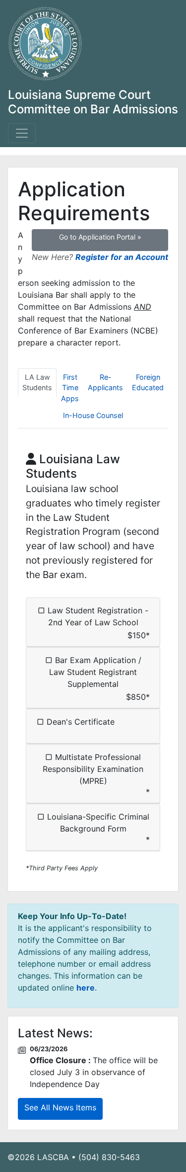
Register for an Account (121, 257)
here (85, 988)
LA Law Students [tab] (37, 382)
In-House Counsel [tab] (93, 415)
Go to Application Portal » (100, 237)
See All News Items (60, 1107)
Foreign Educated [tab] (148, 382)
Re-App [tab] (105, 382)
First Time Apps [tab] (70, 388)
